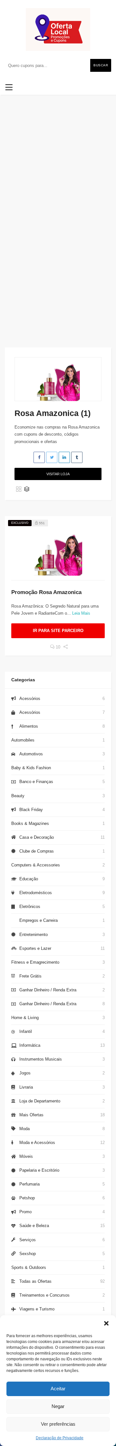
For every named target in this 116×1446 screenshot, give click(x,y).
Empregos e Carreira (38, 920)
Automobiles (22, 740)
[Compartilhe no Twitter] (51, 457)
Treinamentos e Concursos (44, 1295)
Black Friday (31, 809)
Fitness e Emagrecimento (35, 962)
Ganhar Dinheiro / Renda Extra (47, 990)
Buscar (100, 65)
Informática (29, 1045)
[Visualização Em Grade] (18, 489)
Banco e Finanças (36, 781)
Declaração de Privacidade (59, 1438)
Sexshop (27, 1253)
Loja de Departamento (39, 1101)
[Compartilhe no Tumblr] (76, 457)
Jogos (25, 1073)
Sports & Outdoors (28, 1267)
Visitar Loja (58, 474)
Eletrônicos (29, 906)
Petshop (27, 1198)
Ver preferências (58, 1424)
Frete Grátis (30, 976)
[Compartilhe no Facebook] (39, 457)
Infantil (25, 1031)
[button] (106, 1323)
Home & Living (25, 1017)
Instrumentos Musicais (40, 1059)
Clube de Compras (36, 851)
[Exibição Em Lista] (26, 489)
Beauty (17, 795)
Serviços (27, 1239)
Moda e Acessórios (37, 1142)
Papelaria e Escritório (39, 1170)
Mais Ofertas (31, 1114)
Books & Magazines (30, 823)
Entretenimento (33, 934)
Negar (58, 1406)
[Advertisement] (58, 257)
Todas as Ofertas (35, 1281)
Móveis (26, 1156)
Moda (24, 1128)
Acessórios (29, 698)
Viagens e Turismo (36, 1309)
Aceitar (58, 1388)
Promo (25, 1211)
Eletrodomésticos (35, 892)
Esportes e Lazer (35, 948)
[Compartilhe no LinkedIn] (64, 457)
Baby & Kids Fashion (31, 767)
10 (57, 647)
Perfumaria (29, 1184)
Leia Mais (81, 613)
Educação (28, 878)
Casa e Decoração (36, 837)
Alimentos (28, 726)
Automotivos (31, 753)
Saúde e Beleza (34, 1225)
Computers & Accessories (35, 865)
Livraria (26, 1087)
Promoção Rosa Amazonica (46, 592)
